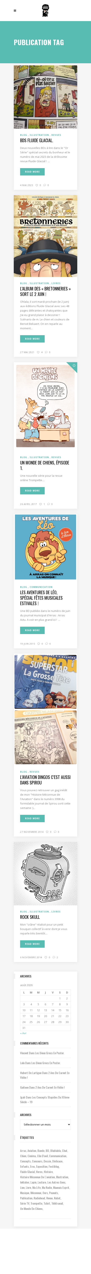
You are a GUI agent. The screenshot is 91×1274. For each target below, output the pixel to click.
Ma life (36, 1187)
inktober (24, 1182)
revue (49, 1198)
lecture (42, 1182)
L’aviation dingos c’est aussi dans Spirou (45, 780)
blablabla (55, 1150)
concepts (25, 1161)
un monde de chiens (31, 1208)
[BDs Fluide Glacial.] (45, 97)
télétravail (57, 1203)
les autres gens (56, 1182)
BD (47, 1150)
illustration (62, 1177)
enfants (24, 1166)
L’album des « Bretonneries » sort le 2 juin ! (45, 291)
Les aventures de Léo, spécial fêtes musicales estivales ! (41, 597)
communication (57, 1156)
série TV (24, 1203)
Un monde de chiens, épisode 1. (44, 465)
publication (26, 1198)
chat (64, 1150)
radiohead (39, 1198)
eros (32, 1166)
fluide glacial (27, 1171)
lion (22, 1187)
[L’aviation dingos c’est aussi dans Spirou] (45, 709)
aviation (32, 1150)
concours (37, 1161)
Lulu (22, 1063)
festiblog (54, 1166)
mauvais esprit (61, 1187)
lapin (33, 1182)
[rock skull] (45, 873)
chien (23, 1156)
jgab (22, 1097)
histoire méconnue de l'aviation (37, 1177)
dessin (47, 1161)
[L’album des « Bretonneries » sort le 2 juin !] (45, 236)
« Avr (23, 1033)
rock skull (30, 917)
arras (23, 1150)
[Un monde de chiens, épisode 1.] (45, 406)
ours (45, 1192)
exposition (41, 1166)
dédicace (57, 1161)
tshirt (47, 1203)
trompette (36, 1203)
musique (24, 1192)
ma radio (47, 1187)
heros (39, 1171)
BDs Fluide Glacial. (36, 140)
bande (40, 1150)
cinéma (32, 1156)
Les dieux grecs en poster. (49, 1053)
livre (28, 1187)
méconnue (35, 1192)
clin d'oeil (42, 1156)
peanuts (53, 1192)
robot (57, 1198)
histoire (48, 1171)
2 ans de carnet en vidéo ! (50, 1087)
